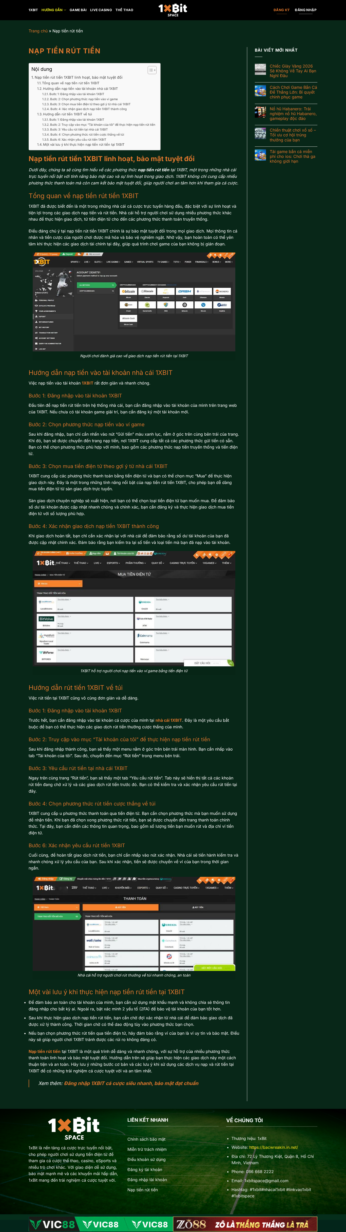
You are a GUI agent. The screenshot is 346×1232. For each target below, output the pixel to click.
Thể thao (124, 10)
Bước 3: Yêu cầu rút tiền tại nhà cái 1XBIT (79, 129)
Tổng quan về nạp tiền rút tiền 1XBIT (70, 83)
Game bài (78, 10)
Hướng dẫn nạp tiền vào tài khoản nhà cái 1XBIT (80, 89)
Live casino (101, 10)
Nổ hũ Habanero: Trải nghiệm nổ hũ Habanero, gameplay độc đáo (293, 114)
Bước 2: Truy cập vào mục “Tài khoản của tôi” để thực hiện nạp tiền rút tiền (102, 124)
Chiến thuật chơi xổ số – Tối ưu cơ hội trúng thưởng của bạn (293, 135)
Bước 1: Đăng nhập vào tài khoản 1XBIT (76, 94)
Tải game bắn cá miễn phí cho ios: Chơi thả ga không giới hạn (292, 156)
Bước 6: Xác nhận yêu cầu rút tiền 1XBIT (78, 139)
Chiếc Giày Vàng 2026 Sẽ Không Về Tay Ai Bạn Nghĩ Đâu (293, 71)
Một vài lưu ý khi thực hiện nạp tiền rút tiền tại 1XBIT (83, 144)
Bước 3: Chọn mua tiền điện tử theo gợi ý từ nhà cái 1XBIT (90, 104)
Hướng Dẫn (52, 10)
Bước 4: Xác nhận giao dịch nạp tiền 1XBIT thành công (88, 109)
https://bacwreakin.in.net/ (273, 1147)
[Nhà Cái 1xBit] (173, 10)
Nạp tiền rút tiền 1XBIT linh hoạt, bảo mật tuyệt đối (79, 77)
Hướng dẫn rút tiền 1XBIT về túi (67, 114)
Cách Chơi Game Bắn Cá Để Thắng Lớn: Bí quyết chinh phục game (293, 92)
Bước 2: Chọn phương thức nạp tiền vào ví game (84, 99)
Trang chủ (38, 30)
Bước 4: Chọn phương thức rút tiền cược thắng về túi (87, 134)
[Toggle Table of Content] (149, 70)
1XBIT (33, 10)
